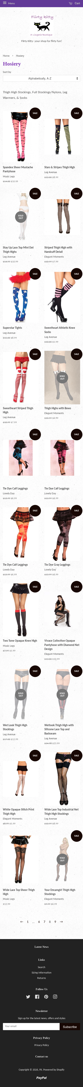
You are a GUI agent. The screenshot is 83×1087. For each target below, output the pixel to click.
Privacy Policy (41, 1045)
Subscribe (70, 1027)
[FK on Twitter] (28, 997)
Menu (11, 3)
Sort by (7, 72)
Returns (41, 978)
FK (40, 1069)
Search (41, 967)
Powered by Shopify (53, 1069)
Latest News (41, 946)
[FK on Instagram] (55, 997)
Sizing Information (41, 972)
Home (6, 55)
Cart (77, 3)
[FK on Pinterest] (46, 997)
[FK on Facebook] (37, 997)
